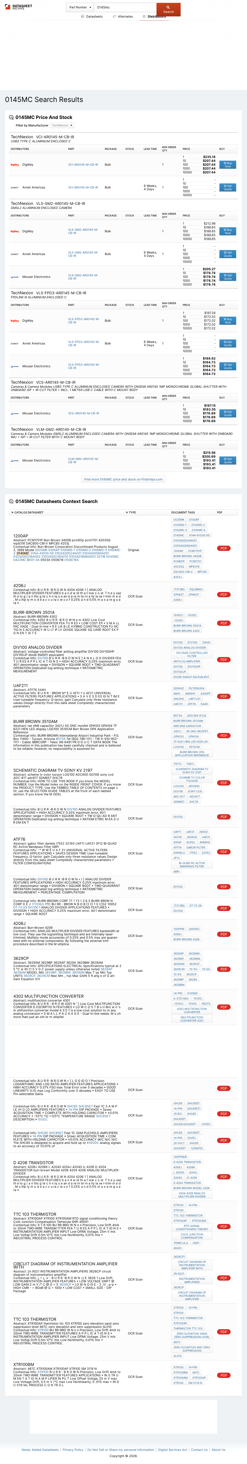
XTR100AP (180, 1220)
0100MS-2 (83, 550)
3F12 (176, 857)
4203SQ (178, 566)
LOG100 (178, 746)
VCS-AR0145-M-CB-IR (83, 413)
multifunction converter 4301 (192, 1019)
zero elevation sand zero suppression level (192, 1335)
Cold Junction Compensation (192, 1236)
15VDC (197, 998)
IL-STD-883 (181, 998)
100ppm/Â (180, 1156)
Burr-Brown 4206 (186, 939)
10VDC (192, 615)
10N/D (206, 642)
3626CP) (179, 1256)
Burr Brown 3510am (188, 720)
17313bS (179, 589)
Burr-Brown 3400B (187, 556)
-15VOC (178, 1003)
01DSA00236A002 (27, 556)
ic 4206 (192, 1177)
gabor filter (195, 847)
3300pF (205, 693)
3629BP (178, 979)
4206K (191, 1167)
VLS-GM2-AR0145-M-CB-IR (83, 231)
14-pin (177, 993)
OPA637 (194, 594)
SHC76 (193, 801)
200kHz (178, 688)
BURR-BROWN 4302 (186, 630)
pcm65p (179, 561)
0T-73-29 (20, 907)
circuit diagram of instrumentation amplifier (192, 1296)
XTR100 (178, 1205)
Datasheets (94, 16)
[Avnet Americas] (16, 187)
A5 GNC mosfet (197, 731)
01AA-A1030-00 (42, 553)
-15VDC (206, 1124)
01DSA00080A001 (95, 553)
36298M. (64, 972)
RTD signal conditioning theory (192, 1227)
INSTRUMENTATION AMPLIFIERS (192, 1280)
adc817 (195, 796)
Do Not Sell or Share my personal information (120, 1450)
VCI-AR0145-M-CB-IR (83, 164)
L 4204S (178, 1172)
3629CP (191, 974)
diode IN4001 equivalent (191, 677)
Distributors (156, 16)
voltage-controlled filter (192, 654)
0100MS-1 (68, 550)
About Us (218, 1450)
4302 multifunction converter (192, 1010)
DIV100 (43, 658)
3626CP (65, 1284)
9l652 (190, 842)
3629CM (43, 976)
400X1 (177, 1248)
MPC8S (202, 571)
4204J (193, 1172)
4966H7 (190, 693)
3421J (177, 731)
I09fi (196, 1242)
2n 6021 (178, 1273)
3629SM (78, 972)
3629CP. (30, 976)
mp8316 (194, 566)
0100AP (54, 550)
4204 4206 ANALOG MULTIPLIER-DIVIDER (192, 1195)
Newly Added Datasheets (40, 1450)
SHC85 (72, 1106)
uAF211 (178, 704)
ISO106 (178, 791)
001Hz (177, 837)
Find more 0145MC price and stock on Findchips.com (123, 479)
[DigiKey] (16, 164)
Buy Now (228, 164)
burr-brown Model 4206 (191, 1188)
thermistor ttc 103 (188, 1328)
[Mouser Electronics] (16, 277)
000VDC (194, 928)
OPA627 (178, 594)
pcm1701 (195, 561)
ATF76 (192, 704)
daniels (179, 852)
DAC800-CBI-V (183, 571)
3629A (193, 979)
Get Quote (228, 187)
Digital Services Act (172, 1450)
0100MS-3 (99, 550)
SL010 (177, 1355)
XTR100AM (199, 1220)
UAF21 (190, 831)
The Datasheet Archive (18, 6)
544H (204, 704)
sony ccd (195, 791)
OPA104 (194, 736)
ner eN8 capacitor (187, 726)
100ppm (178, 928)
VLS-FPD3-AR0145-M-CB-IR (84, 320)
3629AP (106, 969)
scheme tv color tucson (192, 779)
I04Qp (177, 842)
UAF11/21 (194, 698)
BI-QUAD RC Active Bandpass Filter (192, 864)
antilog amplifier (186, 661)
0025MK (41, 550)
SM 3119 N (195, 1382)
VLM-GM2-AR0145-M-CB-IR (83, 460)
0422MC (19, 560)
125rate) (197, 1148)
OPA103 (178, 736)
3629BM (178, 984)
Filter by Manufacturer (32, 125)
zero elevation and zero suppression (191, 1349)
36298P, (51, 972)
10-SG (206, 969)
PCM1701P (195, 550)
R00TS (206, 1003)
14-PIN (73, 1109)
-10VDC (178, 620)
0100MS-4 (198, 530)
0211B (101, 556)
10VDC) (178, 615)
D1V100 (192, 642)
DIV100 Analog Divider (189, 647)
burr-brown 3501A (187, 625)
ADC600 (194, 786)
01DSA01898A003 (82, 556)
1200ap (178, 550)
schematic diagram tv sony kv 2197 (192, 770)
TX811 (190, 763)
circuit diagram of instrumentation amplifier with (192, 1265)
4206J (177, 599)
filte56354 (196, 688)
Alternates (125, 16)
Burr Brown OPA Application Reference (192, 753)
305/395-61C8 (196, 715)
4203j (177, 576)
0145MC (178, 535)
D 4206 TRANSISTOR (187, 1162)
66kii (176, 693)
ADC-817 (179, 796)
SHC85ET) (193, 1108)
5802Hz (178, 698)
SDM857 (178, 801)
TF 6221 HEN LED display (190, 741)
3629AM (19, 972)
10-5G (193, 969)
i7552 (193, 852)
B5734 (60, 739)
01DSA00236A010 (54, 556)
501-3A (34, 560)
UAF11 (177, 831)
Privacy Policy (73, 1450)
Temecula (180, 1242)
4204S (177, 1177)
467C (176, 1342)
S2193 (206, 852)
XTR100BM (180, 1372)
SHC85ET (86, 1106)
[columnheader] (66, 513)
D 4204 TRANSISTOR (187, 1182)
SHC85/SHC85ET (184, 1124)
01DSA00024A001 (68, 553)
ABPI (176, 871)
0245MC (112, 556)
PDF (224, 548)
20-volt (179, 1143)
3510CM (194, 746)
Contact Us (199, 1450)
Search (168, 12)
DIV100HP (194, 666)
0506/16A (71, 560)
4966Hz (205, 842)
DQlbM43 (196, 589)
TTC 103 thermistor (188, 1215)
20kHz (203, 831)
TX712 (177, 763)
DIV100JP (179, 671)
